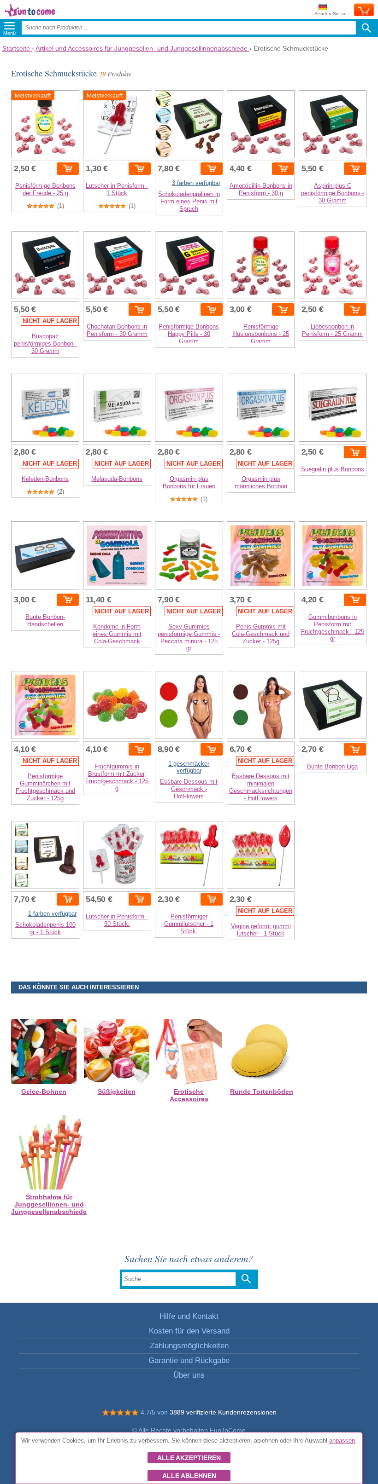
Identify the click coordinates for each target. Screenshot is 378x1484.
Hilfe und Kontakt (189, 1316)
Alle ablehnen (189, 1475)
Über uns (189, 1375)
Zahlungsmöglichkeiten (189, 1345)
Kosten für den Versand (189, 1331)
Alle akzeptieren (189, 1457)
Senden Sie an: (331, 13)
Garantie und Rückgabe (189, 1360)
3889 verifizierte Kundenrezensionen (223, 1412)
